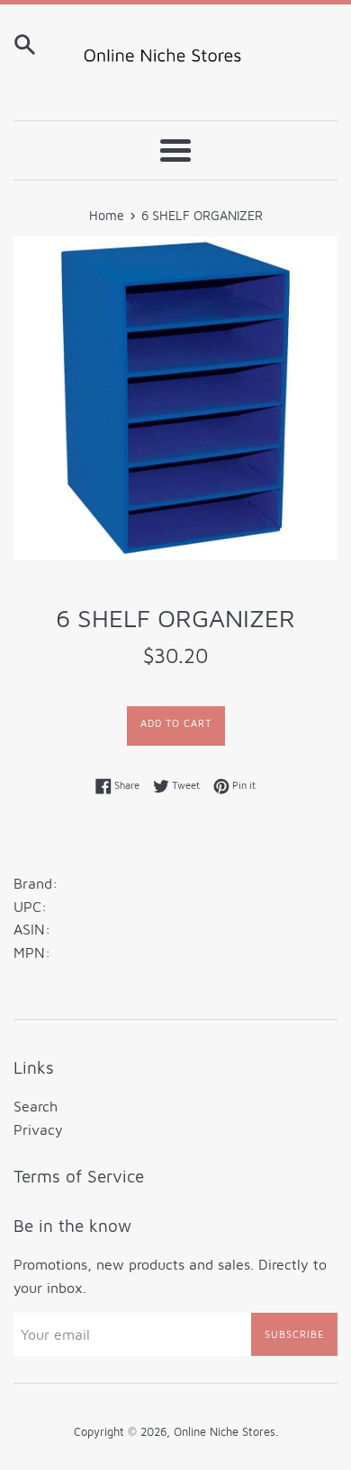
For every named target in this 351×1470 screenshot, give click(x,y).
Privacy (38, 1129)
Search (36, 1106)
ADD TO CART (176, 723)
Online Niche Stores (224, 1432)
